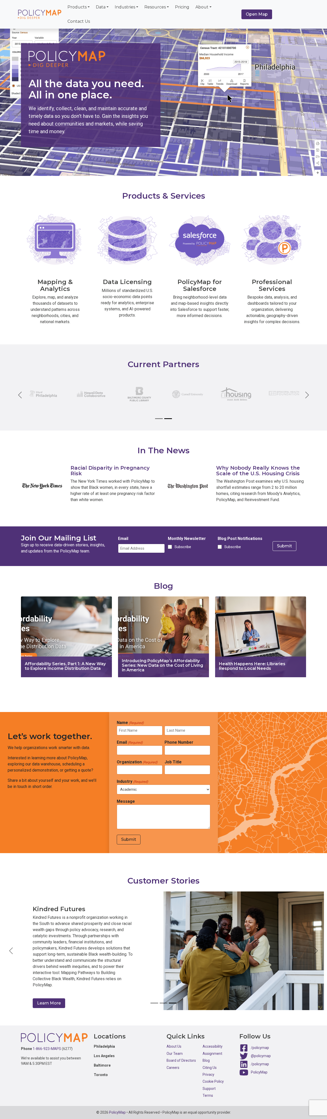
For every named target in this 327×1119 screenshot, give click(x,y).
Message (126, 801)
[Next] (304, 395)
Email (123, 538)
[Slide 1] (159, 419)
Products (77, 7)
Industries (125, 7)
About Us (174, 1041)
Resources (155, 7)
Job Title (173, 762)
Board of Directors (181, 1055)
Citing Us (210, 1062)
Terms (208, 1090)
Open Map (257, 14)
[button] (11, 948)
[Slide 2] (168, 419)
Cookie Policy (213, 1076)
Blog (206, 1055)
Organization (137, 762)
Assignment (212, 1048)
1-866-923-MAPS (47, 1043)
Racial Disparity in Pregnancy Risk (110, 471)
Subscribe (182, 547)
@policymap (261, 1050)
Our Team (175, 1048)
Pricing (182, 7)
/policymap (260, 1042)
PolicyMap (259, 1067)
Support (209, 1083)
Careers (173, 1062)
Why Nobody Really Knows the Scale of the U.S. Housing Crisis (258, 471)
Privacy (208, 1069)
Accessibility (213, 1041)
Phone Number (179, 742)
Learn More (49, 997)
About (201, 7)
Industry (132, 781)
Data (101, 7)
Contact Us (78, 21)
